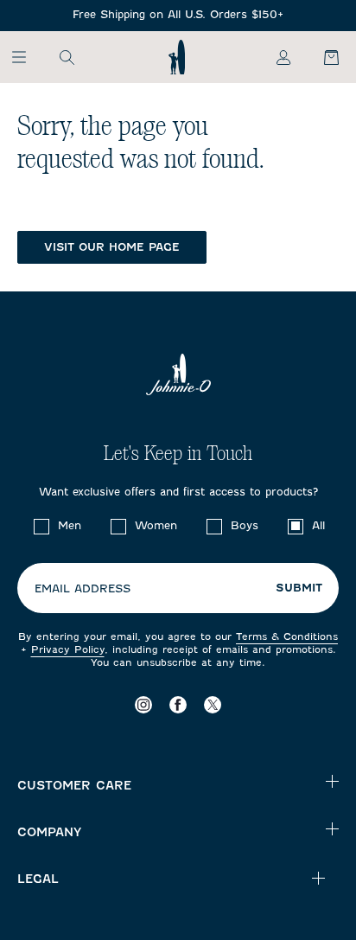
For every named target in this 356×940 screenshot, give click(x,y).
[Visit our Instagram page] (143, 705)
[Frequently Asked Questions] (178, 15)
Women (156, 525)
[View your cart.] (321, 57)
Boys (244, 525)
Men (69, 525)
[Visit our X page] (212, 705)
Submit (299, 588)
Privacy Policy (68, 649)
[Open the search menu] (66, 57)
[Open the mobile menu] (27, 57)
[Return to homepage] (176, 57)
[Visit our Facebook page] (178, 705)
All (318, 525)
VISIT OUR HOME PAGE (112, 246)
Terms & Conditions (287, 636)
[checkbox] (41, 526)
